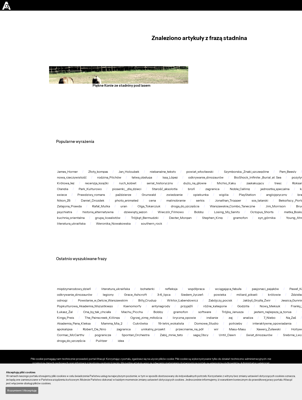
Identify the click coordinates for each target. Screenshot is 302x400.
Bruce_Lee (205, 250)
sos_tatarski (130, 239)
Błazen (136, 217)
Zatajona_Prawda (224, 239)
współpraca (214, 352)
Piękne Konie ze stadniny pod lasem (120, 95)
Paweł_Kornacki (70, 363)
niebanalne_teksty (176, 174)
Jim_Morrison (173, 250)
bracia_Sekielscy (159, 228)
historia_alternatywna (271, 250)
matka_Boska (209, 260)
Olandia (123, 207)
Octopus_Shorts (174, 260)
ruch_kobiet (179, 196)
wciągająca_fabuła (250, 352)
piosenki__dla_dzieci (195, 207)
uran (285, 239)
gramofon (180, 271)
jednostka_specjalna (73, 217)
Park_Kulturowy (155, 207)
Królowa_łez (110, 196)
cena (292, 228)
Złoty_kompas (104, 174)
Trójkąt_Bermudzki (72, 271)
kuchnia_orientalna (247, 260)
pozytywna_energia (73, 196)
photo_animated (262, 228)
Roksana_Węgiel (92, 207)
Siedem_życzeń (247, 363)
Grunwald (258, 217)
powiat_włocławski (217, 174)
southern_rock (119, 282)
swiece (160, 217)
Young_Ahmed (244, 271)
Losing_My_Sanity (135, 260)
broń (267, 207)
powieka (278, 363)
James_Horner (69, 174)
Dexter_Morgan (112, 271)
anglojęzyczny (123, 228)
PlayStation (90, 228)
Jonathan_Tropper (95, 239)
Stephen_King (149, 271)
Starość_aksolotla (237, 207)
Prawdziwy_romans (193, 217)
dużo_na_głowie (254, 196)
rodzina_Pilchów (145, 185)
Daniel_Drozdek (224, 228)
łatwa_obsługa (181, 185)
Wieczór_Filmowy (72, 260)
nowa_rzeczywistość (103, 185)
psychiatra (234, 250)
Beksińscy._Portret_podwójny (175, 239)
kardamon (110, 217)
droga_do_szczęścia (73, 250)
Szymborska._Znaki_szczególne (269, 174)
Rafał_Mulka (259, 239)
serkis (62, 239)
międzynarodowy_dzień (76, 352)
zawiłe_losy (66, 185)
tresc (62, 207)
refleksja (185, 352)
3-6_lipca (215, 363)
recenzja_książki (144, 196)
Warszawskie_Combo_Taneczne (125, 250)
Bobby (104, 260)
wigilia (63, 228)
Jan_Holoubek (138, 174)
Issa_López (213, 185)
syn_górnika (210, 271)
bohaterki (158, 352)
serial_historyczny (215, 196)
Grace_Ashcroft (183, 363)
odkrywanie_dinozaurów (253, 185)
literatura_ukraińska (122, 352)
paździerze (229, 217)
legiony (152, 363)
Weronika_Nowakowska (76, 282)
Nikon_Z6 (192, 228)
